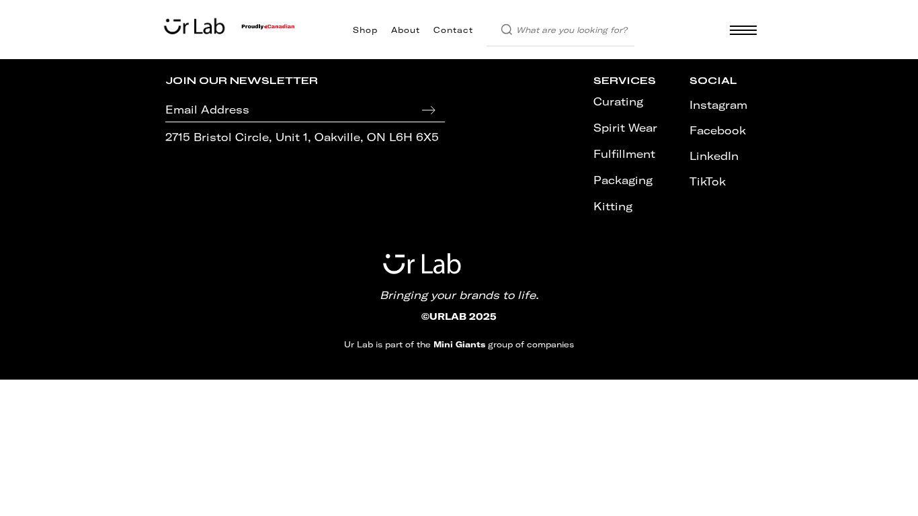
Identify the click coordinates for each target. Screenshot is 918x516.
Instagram (718, 105)
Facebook (718, 130)
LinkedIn (714, 156)
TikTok (708, 181)
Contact (453, 30)
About (405, 30)
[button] (739, 30)
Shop (365, 30)
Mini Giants (459, 344)
